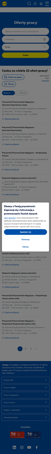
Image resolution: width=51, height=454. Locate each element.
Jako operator (10, 218)
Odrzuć (25, 247)
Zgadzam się (25, 232)
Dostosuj (25, 239)
